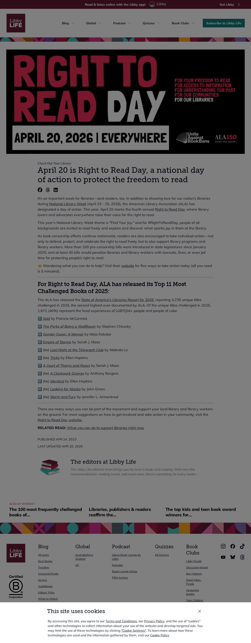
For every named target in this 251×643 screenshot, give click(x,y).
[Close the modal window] (199, 611)
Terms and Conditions (121, 621)
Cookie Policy (159, 635)
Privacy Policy (154, 621)
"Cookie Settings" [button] (133, 630)
